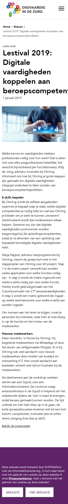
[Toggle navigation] (61, 9)
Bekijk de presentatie (16, 426)
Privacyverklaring (20, 478)
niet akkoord (39, 492)
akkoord (12, 492)
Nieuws (18, 27)
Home (6, 27)
